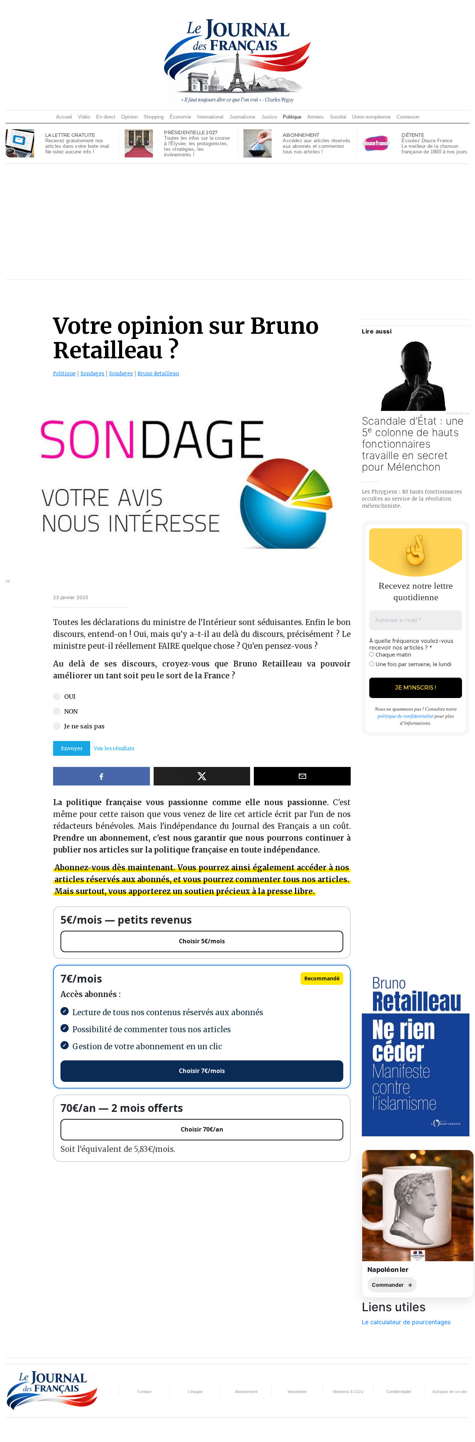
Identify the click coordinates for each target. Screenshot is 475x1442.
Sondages (92, 373)
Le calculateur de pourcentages (406, 1322)
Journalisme (242, 117)
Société (338, 117)
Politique (292, 117)
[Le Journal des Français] (237, 60)
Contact (144, 1391)
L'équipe (195, 1391)
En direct (105, 117)
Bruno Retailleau (158, 373)
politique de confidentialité (405, 716)
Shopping (154, 117)
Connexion (408, 117)
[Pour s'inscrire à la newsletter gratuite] (20, 142)
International (210, 117)
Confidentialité (398, 1391)
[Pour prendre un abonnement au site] (257, 142)
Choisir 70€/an (202, 1129)
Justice (269, 117)
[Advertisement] (237, 221)
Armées (315, 117)
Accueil (64, 117)
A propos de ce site (449, 1391)
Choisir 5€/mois (202, 941)
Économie (180, 117)
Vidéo (84, 117)
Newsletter (297, 1391)
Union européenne (371, 117)
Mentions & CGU (348, 1391)
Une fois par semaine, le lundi (413, 664)
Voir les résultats (114, 748)
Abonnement (246, 1391)
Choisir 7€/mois (202, 1071)
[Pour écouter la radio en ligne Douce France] (376, 142)
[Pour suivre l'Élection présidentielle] (139, 142)
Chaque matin (392, 654)
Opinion (129, 117)
